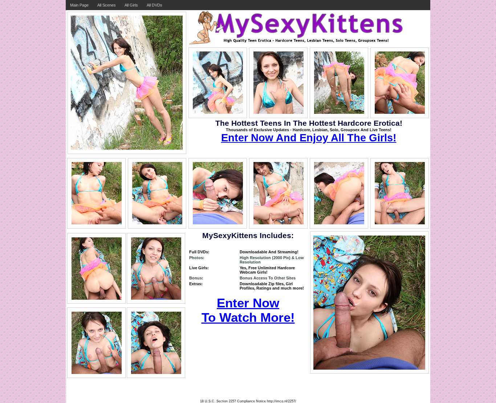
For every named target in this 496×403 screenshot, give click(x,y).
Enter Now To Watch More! (248, 310)
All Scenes (106, 5)
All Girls (131, 5)
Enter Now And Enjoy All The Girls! (309, 138)
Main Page (79, 5)
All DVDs (154, 5)
